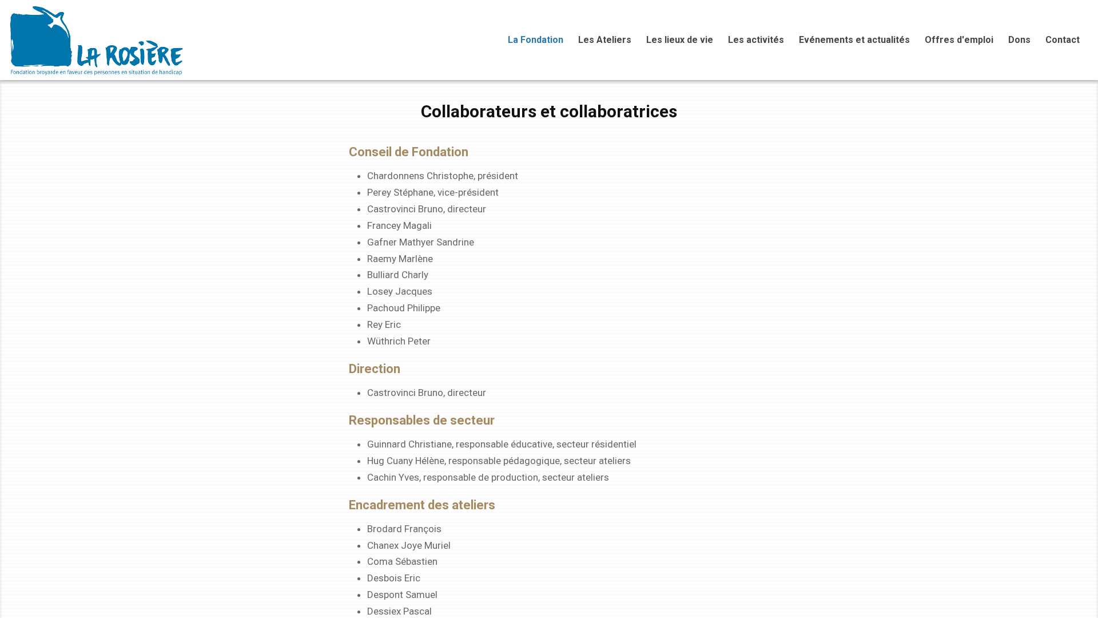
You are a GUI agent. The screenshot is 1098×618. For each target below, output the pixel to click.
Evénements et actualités (854, 39)
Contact (1062, 39)
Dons (1019, 39)
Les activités (756, 39)
